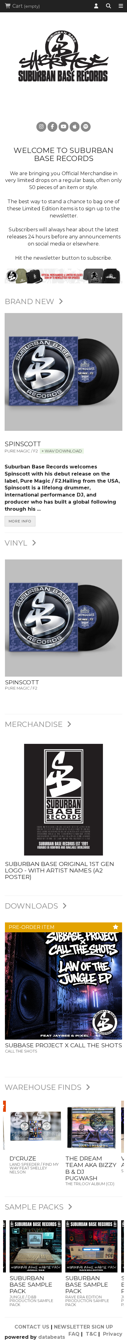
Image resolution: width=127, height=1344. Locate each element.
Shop (121, 6)
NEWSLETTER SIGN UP (83, 1327)
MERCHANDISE (34, 724)
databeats (51, 1337)
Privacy (112, 1334)
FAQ (74, 1334)
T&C (91, 1334)
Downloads (32, 905)
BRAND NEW (30, 301)
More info (20, 521)
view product (36, 1139)
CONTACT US (31, 1327)
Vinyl (17, 542)
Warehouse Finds (44, 1087)
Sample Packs (35, 1206)
